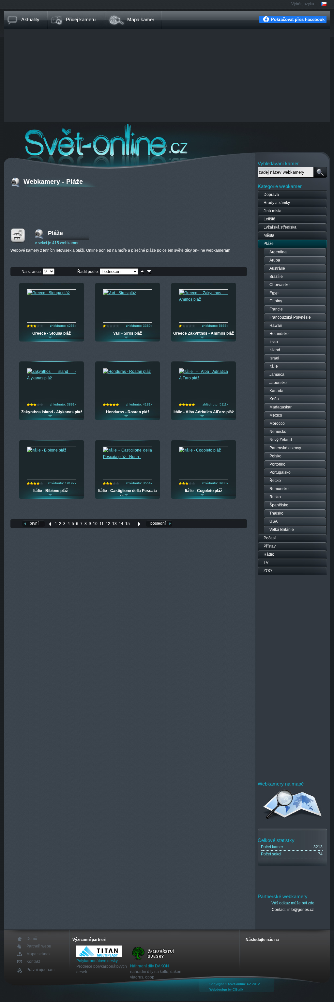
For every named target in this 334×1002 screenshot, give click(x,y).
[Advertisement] (167, 76)
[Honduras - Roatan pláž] (127, 371)
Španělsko (278, 505)
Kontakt (33, 961)
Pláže (269, 243)
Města (269, 235)
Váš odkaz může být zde (292, 903)
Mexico (275, 415)
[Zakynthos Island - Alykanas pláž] (51, 378)
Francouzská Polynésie (290, 317)
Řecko (275, 480)
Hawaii (275, 325)
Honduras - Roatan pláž (127, 412)
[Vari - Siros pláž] (119, 293)
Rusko (275, 497)
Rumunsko (279, 488)
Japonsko (278, 382)
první (34, 523)
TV (266, 562)
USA (273, 521)
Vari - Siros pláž (127, 333)
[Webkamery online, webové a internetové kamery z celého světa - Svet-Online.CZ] (167, 140)
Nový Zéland (280, 439)
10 (95, 523)
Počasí (270, 538)
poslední (158, 523)
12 (108, 523)
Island (274, 350)
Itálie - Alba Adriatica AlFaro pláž (204, 412)
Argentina (278, 252)
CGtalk (238, 989)
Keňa (274, 399)
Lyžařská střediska (280, 227)
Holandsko (279, 333)
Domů (31, 939)
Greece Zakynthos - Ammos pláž (203, 333)
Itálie (273, 366)
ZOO (268, 570)
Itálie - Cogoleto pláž (203, 490)
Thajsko (276, 513)
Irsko (273, 342)
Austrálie (277, 268)
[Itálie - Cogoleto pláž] (200, 450)
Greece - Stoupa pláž (51, 333)
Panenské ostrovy (285, 448)
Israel (274, 358)
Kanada (276, 391)
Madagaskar (280, 407)
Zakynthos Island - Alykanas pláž (51, 412)
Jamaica (276, 374)
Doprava (271, 194)
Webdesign (218, 989)
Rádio (269, 554)
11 (101, 523)
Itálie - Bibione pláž (51, 490)
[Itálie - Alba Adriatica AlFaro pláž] (203, 378)
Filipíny (275, 301)
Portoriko (277, 464)
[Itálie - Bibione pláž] (47, 450)
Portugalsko (280, 472)
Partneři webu (38, 946)
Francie (276, 309)
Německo (277, 431)
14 (121, 523)
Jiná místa (272, 211)
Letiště (269, 219)
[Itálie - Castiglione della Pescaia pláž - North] (127, 456)
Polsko (275, 456)
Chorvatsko (279, 284)
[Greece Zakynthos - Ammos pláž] (203, 299)
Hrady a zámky (277, 202)
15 (127, 523)
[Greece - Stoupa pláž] (48, 293)
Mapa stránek (38, 954)
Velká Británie (281, 529)
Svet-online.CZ (239, 984)
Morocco (277, 423)
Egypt (274, 293)
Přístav (270, 546)
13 (114, 523)
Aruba (274, 260)
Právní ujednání (40, 970)
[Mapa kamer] (293, 820)
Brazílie (276, 276)
